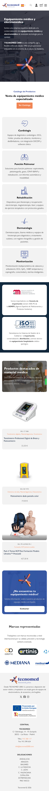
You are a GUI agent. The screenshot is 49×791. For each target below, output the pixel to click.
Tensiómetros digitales (13, 434)
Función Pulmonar (25, 164)
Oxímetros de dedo (13, 492)
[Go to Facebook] (24, 697)
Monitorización (24, 262)
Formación (17, 547)
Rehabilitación (24, 198)
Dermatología (24, 228)
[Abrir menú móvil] (45, 5)
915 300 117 (26, 739)
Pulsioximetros (37, 492)
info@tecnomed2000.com (24, 747)
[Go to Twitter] (21, 697)
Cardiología (24, 131)
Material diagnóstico (27, 434)
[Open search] (31, 5)
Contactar (24, 609)
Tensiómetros (38, 434)
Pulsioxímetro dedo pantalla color (25, 496)
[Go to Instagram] (28, 697)
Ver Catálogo (25, 105)
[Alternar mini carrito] (41, 5)
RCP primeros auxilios (28, 547)
